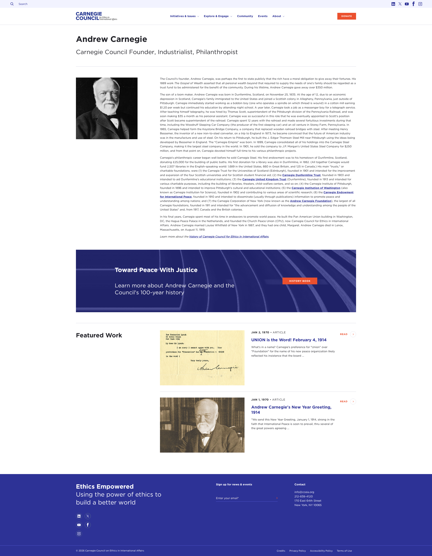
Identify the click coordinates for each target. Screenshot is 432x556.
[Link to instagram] (420, 4)
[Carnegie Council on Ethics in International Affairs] (96, 16)
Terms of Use (344, 550)
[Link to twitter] (400, 4)
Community (245, 16)
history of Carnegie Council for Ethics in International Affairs (229, 236)
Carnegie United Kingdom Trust (264, 179)
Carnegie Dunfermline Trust (301, 175)
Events (262, 16)
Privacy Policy (297, 550)
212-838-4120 (303, 496)
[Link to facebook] (413, 4)
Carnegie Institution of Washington (316, 188)
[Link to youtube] (406, 4)
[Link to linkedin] (393, 4)
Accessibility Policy (321, 550)
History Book (299, 281)
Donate (346, 16)
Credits (281, 550)
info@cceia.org (304, 492)
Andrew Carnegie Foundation (310, 201)
